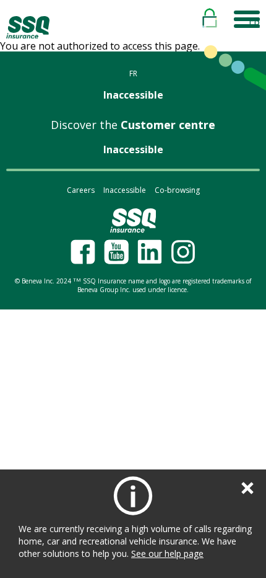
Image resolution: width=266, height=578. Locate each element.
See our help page (167, 553)
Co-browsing (177, 190)
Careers (81, 190)
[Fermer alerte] (247, 488)
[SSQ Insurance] (27, 28)
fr (254, 24)
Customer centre (133, 124)
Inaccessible (133, 95)
